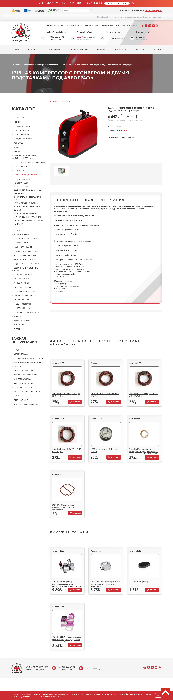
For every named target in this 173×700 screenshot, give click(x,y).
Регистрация (89, 37)
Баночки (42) (19, 193)
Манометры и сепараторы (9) (27, 206)
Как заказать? (143, 32)
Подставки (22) (21, 186)
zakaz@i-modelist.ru (56, 32)
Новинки (18, 122)
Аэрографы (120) (21, 183)
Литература (19, 170)
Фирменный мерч (22, 321)
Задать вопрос (113, 32)
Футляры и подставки (24, 260)
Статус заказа (21, 354)
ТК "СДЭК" (18, 366)
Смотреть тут (117, 3)
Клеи (16, 147)
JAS (63, 65)
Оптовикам (120, 50)
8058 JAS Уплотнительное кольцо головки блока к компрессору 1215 (64, 507)
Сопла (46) (18, 210)
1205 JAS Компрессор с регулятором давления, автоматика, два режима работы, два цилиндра (67, 585)
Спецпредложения (53, 50)
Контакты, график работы (26, 404)
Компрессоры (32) (22, 179)
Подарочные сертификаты (26, 312)
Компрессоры (53, 65)
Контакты (101, 50)
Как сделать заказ (22, 379)
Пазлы (17, 329)
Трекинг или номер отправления (29, 358)
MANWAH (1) (19, 224)
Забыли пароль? (84, 39)
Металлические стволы (25, 239)
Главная (15, 50)
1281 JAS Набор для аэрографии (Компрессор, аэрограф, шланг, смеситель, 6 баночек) (67, 639)
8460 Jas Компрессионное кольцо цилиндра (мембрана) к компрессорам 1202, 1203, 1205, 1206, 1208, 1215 (143, 453)
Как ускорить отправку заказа (29, 362)
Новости (158, 50)
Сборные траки (21, 243)
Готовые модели (22, 130)
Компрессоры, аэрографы (33, 65)
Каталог (32, 50)
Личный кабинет (85, 32)
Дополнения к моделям (25, 251)
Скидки (17, 350)
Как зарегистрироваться (26, 375)
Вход (79, 37)
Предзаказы (19, 118)
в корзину (77, 402)
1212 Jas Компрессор (138, 581)
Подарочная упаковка (25, 291)
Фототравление (21, 234)
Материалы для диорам (25, 255)
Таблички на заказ (23, 300)
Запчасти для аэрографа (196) (27, 217)
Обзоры (17, 396)
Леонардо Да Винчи (23, 275)
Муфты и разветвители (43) (26, 203)
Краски (17, 151)
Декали (17, 230)
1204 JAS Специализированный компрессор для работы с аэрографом (105, 583)
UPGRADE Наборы (21, 135)
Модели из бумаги (22, 304)
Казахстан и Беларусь (24, 371)
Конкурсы (19, 143)
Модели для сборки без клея (27, 264)
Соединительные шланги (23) (28, 190)
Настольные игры (22, 279)
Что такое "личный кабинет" (27, 392)
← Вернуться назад (60, 101)
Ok (158, 695)
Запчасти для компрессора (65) (28, 221)
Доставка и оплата (79, 50)
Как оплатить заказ (23, 383)
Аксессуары (20, 325)
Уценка (17, 316)
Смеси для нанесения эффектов (29, 162)
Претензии (139, 50)
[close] (132, 3)
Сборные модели (22, 126)
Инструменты (20, 166)
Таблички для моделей (25, 296)
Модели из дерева (22, 308)
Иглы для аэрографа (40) (25, 213)
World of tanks (21, 283)
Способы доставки (23, 387)
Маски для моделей (23, 247)
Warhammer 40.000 (22, 287)
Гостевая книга (21, 400)
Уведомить (130, 117)
